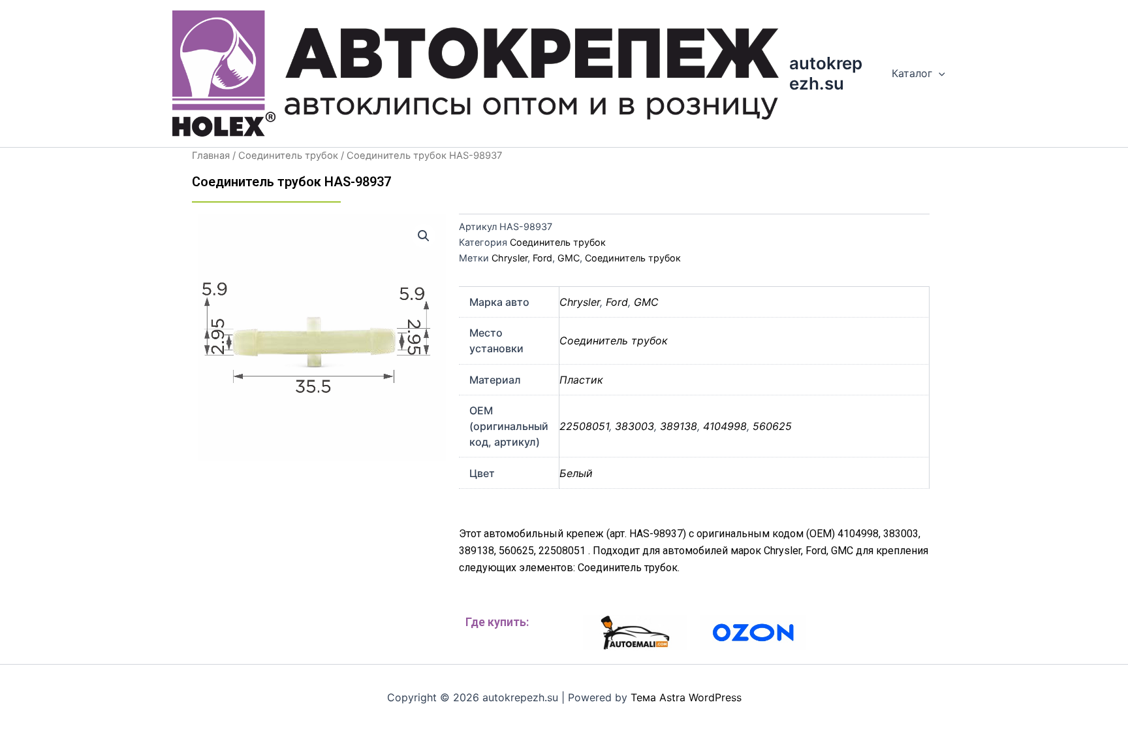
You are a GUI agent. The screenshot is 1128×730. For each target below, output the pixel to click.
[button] (423, 236)
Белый (576, 473)
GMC (568, 257)
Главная (211, 155)
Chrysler (509, 257)
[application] (938, 73)
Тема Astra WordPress (686, 697)
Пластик (581, 379)
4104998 (725, 426)
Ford (542, 257)
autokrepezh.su (825, 73)
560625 (772, 426)
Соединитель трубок (288, 155)
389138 (678, 426)
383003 (634, 426)
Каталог (912, 73)
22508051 (584, 426)
